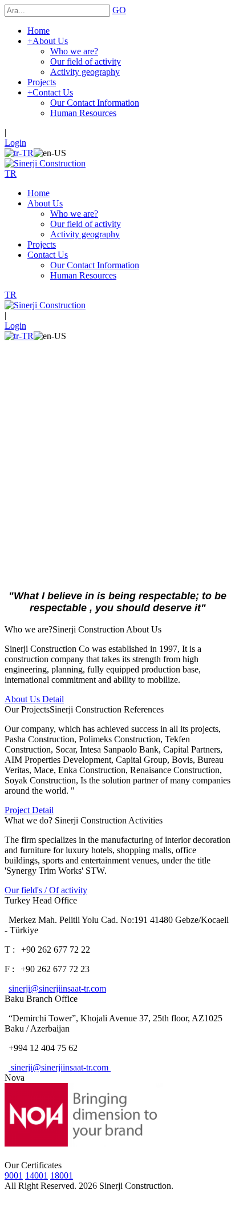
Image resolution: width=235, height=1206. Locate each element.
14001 (36, 1175)
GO (119, 10)
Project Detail (29, 810)
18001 (61, 1175)
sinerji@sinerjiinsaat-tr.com (57, 988)
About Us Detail (34, 699)
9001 (14, 1175)
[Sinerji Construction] (45, 163)
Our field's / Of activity (46, 890)
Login (15, 143)
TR (11, 173)
